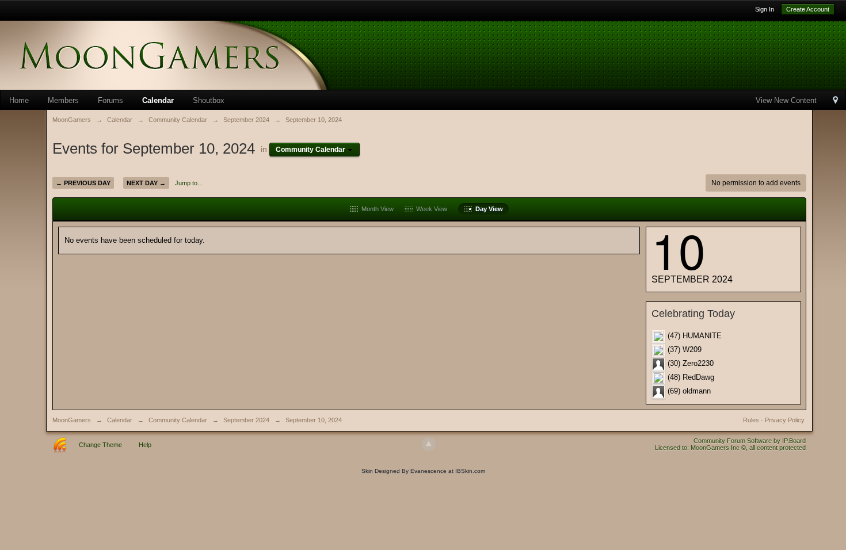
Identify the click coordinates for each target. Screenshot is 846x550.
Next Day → (146, 182)
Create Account (807, 9)
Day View (487, 208)
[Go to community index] (184, 54)
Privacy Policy (785, 420)
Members (63, 100)
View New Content (786, 100)
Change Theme (100, 444)
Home (19, 100)
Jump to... (189, 182)
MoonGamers (71, 420)
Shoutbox (208, 100)
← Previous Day (83, 182)
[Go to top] (429, 444)
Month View (376, 208)
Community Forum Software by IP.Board (749, 440)
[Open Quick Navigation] (835, 101)
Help (145, 444)
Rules (751, 420)
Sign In (764, 9)
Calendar (158, 100)
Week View (430, 208)
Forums (110, 100)
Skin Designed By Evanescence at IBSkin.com (423, 471)
